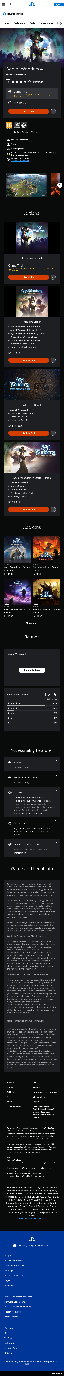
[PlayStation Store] (13, 13)
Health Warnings (14, 1160)
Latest (7, 23)
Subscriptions (46, 23)
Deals (32, 23)
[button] (20, 160)
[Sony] (57, 1375)
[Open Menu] (3, 4)
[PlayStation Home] (32, 4)
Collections (19, 23)
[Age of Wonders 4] (26, 185)
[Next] (59, 185)
